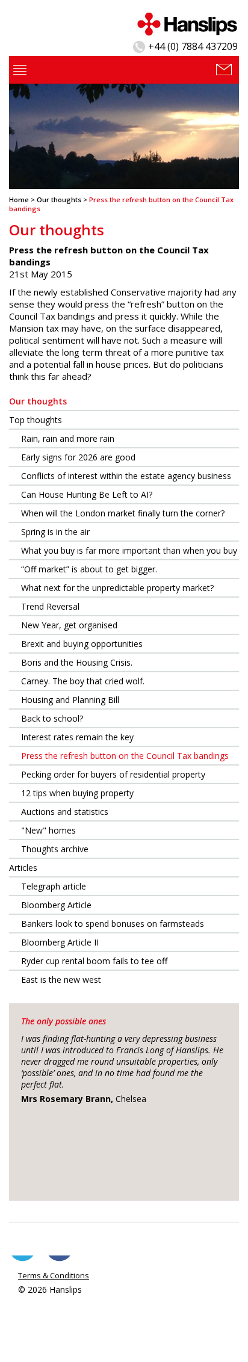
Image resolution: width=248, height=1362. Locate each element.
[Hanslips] (187, 22)
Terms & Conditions (53, 1275)
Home (19, 199)
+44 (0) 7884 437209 (193, 46)
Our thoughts (59, 199)
